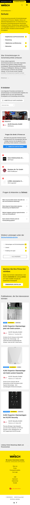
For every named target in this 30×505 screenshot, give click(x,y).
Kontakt (15, 483)
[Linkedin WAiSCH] (14, 502)
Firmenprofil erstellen (13, 284)
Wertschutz (15, 46)
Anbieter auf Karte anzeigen (13, 100)
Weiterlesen (4, 78)
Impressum (15, 479)
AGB (15, 477)
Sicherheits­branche (19, 1)
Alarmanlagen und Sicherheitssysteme (15, 244)
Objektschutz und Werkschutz (15, 43)
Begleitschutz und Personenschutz (15, 36)
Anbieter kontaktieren (15, 146)
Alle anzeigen (16, 256)
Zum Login (15, 472)
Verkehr (15, 247)
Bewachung (8, 40)
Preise (15, 468)
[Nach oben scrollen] (28, 446)
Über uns (15, 466)
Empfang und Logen (15, 250)
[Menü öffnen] (27, 5)
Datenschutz (15, 481)
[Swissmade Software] (15, 488)
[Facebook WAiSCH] (16, 502)
